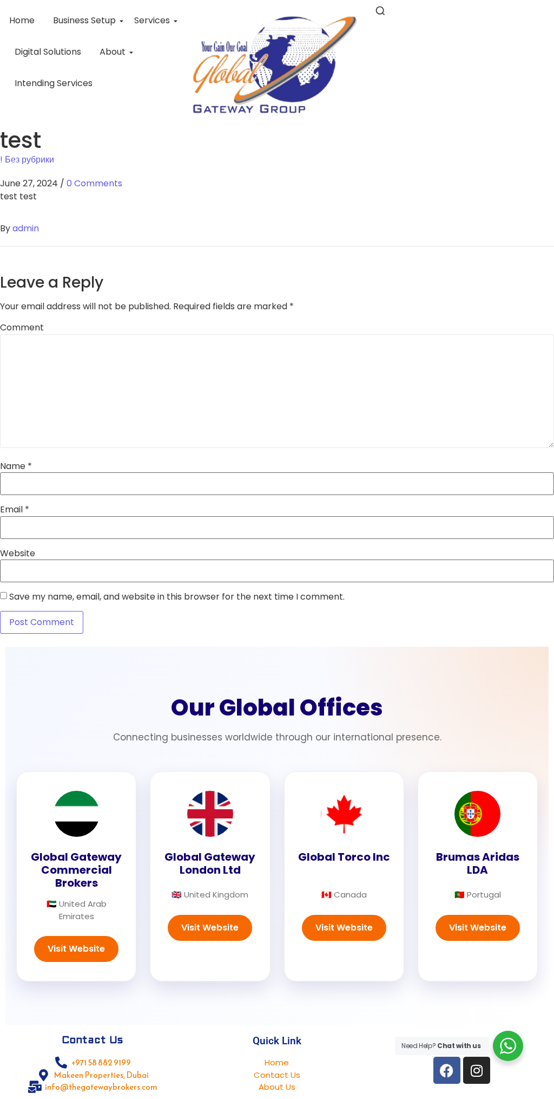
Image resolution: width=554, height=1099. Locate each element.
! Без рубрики (27, 159)
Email (14, 509)
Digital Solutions (48, 51)
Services (152, 20)
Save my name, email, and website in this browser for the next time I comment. (177, 597)
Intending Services (54, 83)
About (113, 51)
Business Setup (84, 20)
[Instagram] (476, 1070)
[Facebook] (446, 1070)
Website (17, 553)
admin (25, 228)
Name (16, 466)
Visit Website (76, 948)
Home (22, 20)
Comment (22, 327)
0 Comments (94, 183)
